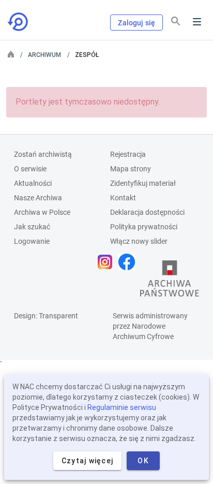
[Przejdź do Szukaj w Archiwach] (18, 21)
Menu (197, 21)
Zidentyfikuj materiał (143, 183)
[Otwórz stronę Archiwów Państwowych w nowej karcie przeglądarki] (169, 281)
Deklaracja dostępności (147, 212)
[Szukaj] (175, 21)
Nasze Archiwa (38, 198)
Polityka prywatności (143, 227)
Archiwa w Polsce (42, 212)
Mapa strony (130, 169)
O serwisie (30, 169)
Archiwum (44, 54)
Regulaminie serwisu (121, 407)
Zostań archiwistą (43, 154)
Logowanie (32, 241)
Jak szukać (32, 227)
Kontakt (123, 198)
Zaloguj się (136, 23)
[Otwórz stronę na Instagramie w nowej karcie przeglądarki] (107, 262)
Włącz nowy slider (139, 241)
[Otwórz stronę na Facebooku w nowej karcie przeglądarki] (129, 262)
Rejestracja (128, 154)
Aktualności (33, 183)
